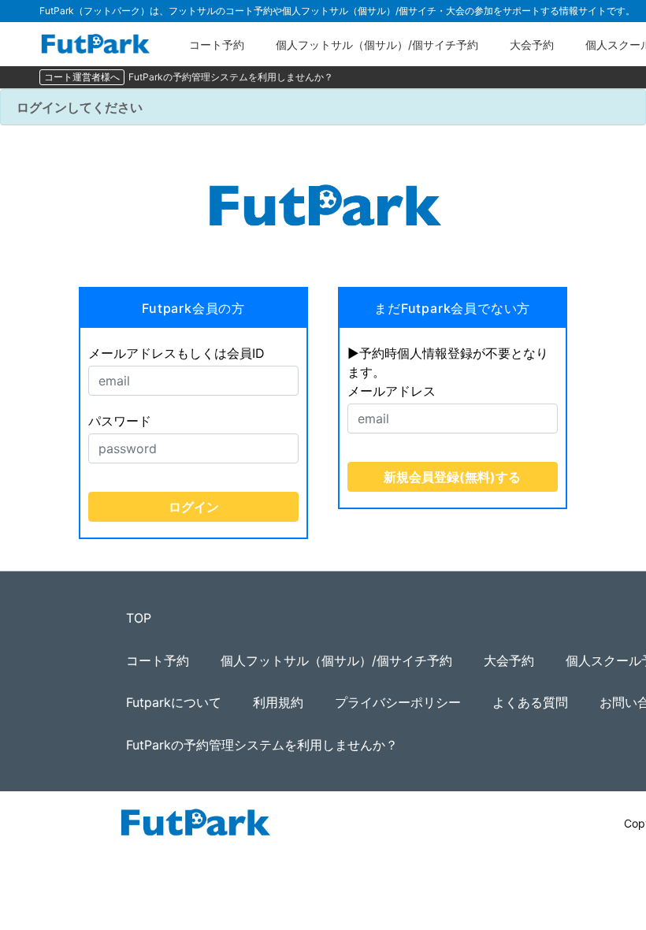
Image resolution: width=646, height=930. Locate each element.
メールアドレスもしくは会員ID (176, 353)
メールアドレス (391, 391)
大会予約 (532, 44)
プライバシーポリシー (398, 702)
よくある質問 (530, 702)
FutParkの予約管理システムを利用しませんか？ (230, 77)
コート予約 (216, 44)
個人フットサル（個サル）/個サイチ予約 (377, 44)
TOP (138, 618)
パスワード (119, 421)
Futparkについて (173, 702)
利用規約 (278, 702)
